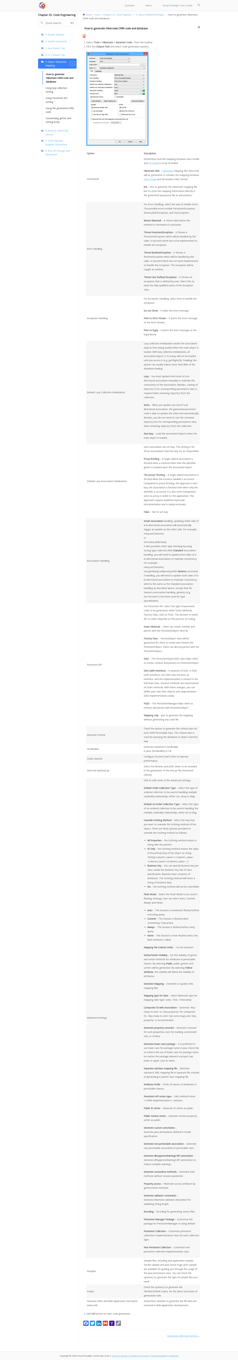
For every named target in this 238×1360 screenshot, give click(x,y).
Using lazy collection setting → (183, 1335)
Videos (148, 5)
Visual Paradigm (158, 1355)
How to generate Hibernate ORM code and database (59, 78)
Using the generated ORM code (60, 110)
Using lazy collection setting (56, 89)
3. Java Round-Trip (55, 48)
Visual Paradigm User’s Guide (178, 5)
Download (173, 1355)
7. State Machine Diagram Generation (56, 142)
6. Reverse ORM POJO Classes (56, 132)
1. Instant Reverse (54, 34)
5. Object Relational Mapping (55, 63)
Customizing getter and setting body (58, 120)
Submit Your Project (139, 1355)
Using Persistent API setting (56, 99)
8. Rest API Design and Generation (57, 152)
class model (150, 179)
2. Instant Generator (56, 41)
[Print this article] (199, 27)
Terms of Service (119, 1355)
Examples (130, 5)
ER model (153, 163)
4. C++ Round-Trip (55, 54)
